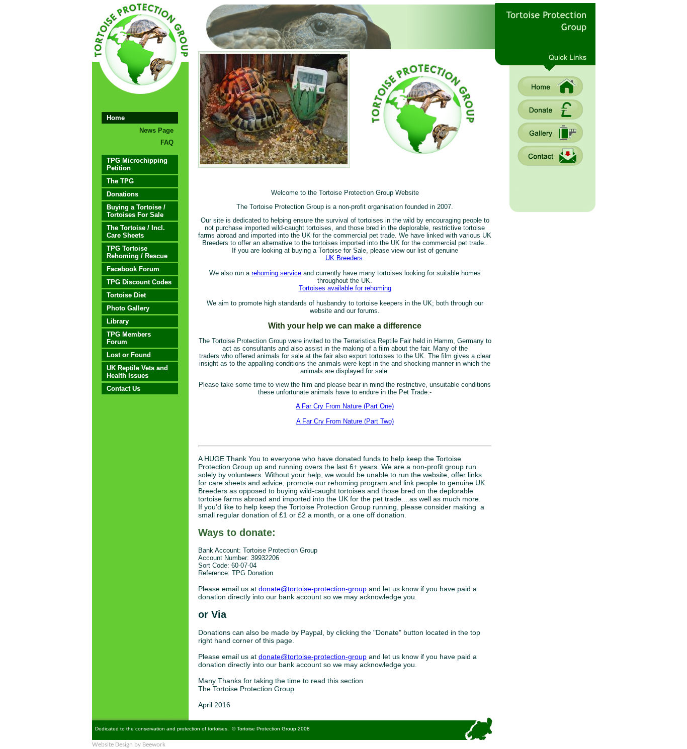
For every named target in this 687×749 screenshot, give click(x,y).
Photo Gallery (128, 308)
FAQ (167, 142)
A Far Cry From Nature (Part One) (345, 406)
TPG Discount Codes (139, 282)
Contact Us (123, 388)
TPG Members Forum (129, 338)
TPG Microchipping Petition (137, 164)
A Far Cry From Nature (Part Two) (345, 421)
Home (116, 118)
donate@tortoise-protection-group (313, 589)
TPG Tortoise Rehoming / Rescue (137, 252)
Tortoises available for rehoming (345, 288)
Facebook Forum (133, 269)
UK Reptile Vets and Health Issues (137, 371)
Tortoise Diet (126, 295)
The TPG (120, 181)
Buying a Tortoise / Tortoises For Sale (136, 211)
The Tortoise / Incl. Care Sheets (136, 231)
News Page (156, 130)
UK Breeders (344, 258)
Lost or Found (129, 355)
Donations (122, 194)
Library (118, 321)
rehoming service (276, 273)
